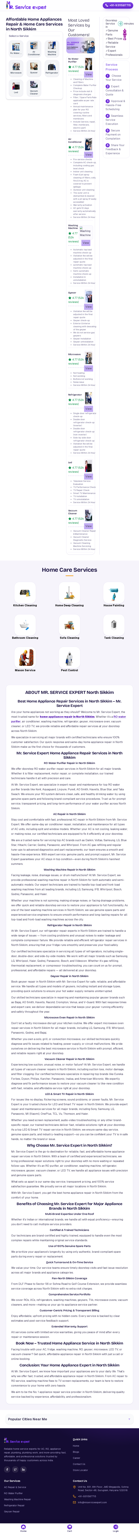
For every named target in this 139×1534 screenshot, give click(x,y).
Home (76, 1445)
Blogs (76, 1451)
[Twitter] (15, 1469)
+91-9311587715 (120, 5)
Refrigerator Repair (14, 1505)
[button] (23, 1529)
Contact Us (79, 1464)
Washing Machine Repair (17, 1499)
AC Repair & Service (15, 1487)
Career (76, 1457)
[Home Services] (26, 5)
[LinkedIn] (23, 1469)
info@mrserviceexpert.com (92, 1502)
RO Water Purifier (13, 1493)
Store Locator (80, 1470)
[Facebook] (7, 1469)
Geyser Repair (12, 1511)
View (88, 74)
